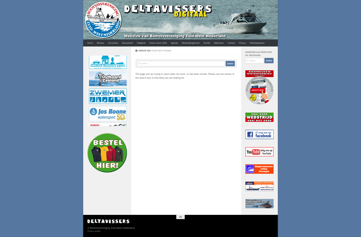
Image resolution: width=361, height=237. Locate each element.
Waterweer (219, 43)
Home (90, 43)
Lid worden (113, 43)
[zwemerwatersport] (108, 65)
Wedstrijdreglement (191, 43)
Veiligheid (141, 43)
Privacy (242, 43)
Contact (231, 43)
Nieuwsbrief (127, 43)
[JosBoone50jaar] (108, 82)
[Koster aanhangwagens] (108, 117)
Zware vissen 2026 (158, 43)
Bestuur (100, 43)
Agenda (174, 43)
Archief (206, 43)
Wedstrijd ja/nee (257, 43)
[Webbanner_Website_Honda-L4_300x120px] (108, 100)
